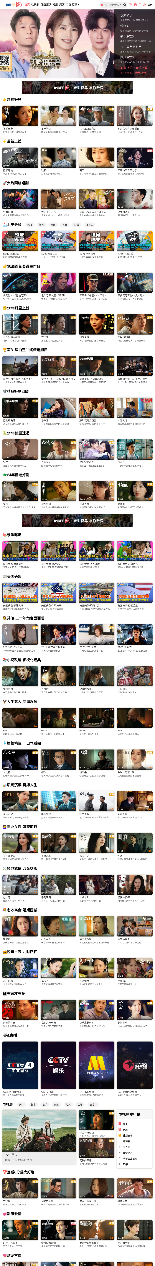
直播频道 (45, 4)
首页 (27, 4)
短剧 (55, 4)
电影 (68, 4)
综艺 (62, 4)
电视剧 (35, 4)
